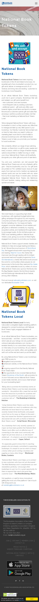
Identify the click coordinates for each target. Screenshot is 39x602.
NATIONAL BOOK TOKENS (15, 553)
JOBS (8, 541)
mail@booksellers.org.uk (16, 535)
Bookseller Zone (18, 282)
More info (21, 600)
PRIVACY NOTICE (19, 547)
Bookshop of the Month (15, 375)
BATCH (30, 553)
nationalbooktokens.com (22, 280)
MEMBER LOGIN (27, 541)
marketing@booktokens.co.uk (13, 485)
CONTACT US (19, 543)
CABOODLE (19, 555)
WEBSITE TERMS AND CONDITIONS (19, 549)
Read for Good (16, 253)
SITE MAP (15, 541)
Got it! (31, 599)
